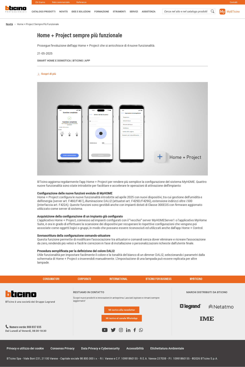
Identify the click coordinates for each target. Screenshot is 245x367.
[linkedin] (128, 330)
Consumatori (51, 279)
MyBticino (196, 279)
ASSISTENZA (148, 11)
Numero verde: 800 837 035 (25, 327)
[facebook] (135, 330)
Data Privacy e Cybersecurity (100, 348)
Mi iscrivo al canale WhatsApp (122, 318)
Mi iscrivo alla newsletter (121, 310)
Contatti (233, 2)
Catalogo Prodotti (44, 11)
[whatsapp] (141, 330)
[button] (230, 12)
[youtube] (105, 330)
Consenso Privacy (62, 348)
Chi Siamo (40, 2)
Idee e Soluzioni (81, 11)
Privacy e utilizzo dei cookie (25, 348)
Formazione (101, 11)
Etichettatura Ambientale (167, 348)
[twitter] (113, 330)
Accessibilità (135, 348)
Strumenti (119, 11)
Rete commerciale (61, 2)
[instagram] (121, 330)
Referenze (81, 2)
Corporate (84, 279)
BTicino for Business (159, 279)
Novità (63, 11)
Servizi (134, 11)
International (118, 279)
